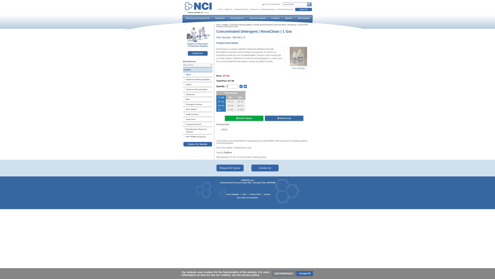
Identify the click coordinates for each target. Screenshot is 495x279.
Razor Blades (191, 109)
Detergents (292, 25)
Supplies (289, 18)
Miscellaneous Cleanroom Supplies (196, 130)
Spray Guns (190, 119)
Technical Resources (285, 9)
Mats (188, 99)
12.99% (240, 110)
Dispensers (190, 94)
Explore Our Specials (197, 144)
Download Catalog (268, 9)
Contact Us (303, 9)
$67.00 (240, 102)
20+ (230, 97)
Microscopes (303, 18)
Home (220, 9)
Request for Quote (230, 168)
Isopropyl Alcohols (193, 124)
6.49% (230, 110)
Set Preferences (284, 273)
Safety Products (192, 114)
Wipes (188, 75)
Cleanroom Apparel (257, 18)
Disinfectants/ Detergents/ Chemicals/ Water (270, 25)
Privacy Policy (255, 194)
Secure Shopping (232, 194)
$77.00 (221, 102)
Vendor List (254, 9)
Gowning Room (237, 18)
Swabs (188, 85)
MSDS (224, 130)
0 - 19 (221, 97)
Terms (244, 194)
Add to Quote (245, 118)
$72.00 (230, 102)
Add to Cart (285, 118)
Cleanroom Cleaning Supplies (241, 25)
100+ (240, 97)
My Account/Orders (273, 4)
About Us (228, 9)
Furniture (275, 18)
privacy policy (250, 275)
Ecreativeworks (252, 198)
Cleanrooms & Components (198, 18)
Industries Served (241, 9)
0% (219, 110)
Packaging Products (194, 104)
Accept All (304, 273)
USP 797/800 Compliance (196, 137)
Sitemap (267, 194)
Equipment (220, 18)
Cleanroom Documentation (196, 89)
